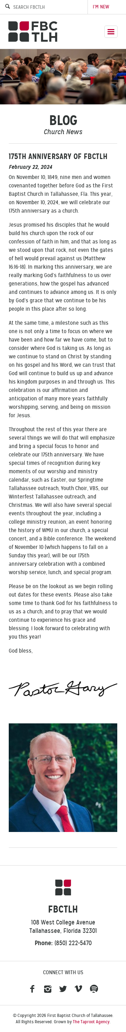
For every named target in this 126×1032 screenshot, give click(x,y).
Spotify (94, 989)
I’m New (101, 7)
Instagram (47, 989)
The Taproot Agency (91, 1022)
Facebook (32, 989)
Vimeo (78, 989)
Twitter (63, 989)
